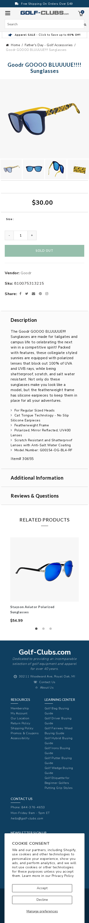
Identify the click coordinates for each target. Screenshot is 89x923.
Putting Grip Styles (59, 788)
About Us (47, 687)
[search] (44, 24)
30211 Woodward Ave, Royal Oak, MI (47, 676)
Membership (20, 708)
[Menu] (7, 12)
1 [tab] (37, 629)
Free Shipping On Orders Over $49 (47, 4)
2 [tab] (44, 629)
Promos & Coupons (25, 733)
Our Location (20, 718)
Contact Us (47, 682)
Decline (42, 899)
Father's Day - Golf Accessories (49, 45)
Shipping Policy (22, 728)
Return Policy (20, 723)
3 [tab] (51, 629)
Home (15, 45)
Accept (42, 888)
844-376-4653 (33, 807)
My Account (19, 713)
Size (9, 219)
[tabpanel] (44, 580)
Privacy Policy (63, 876)
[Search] (85, 24)
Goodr (26, 273)
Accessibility (20, 738)
